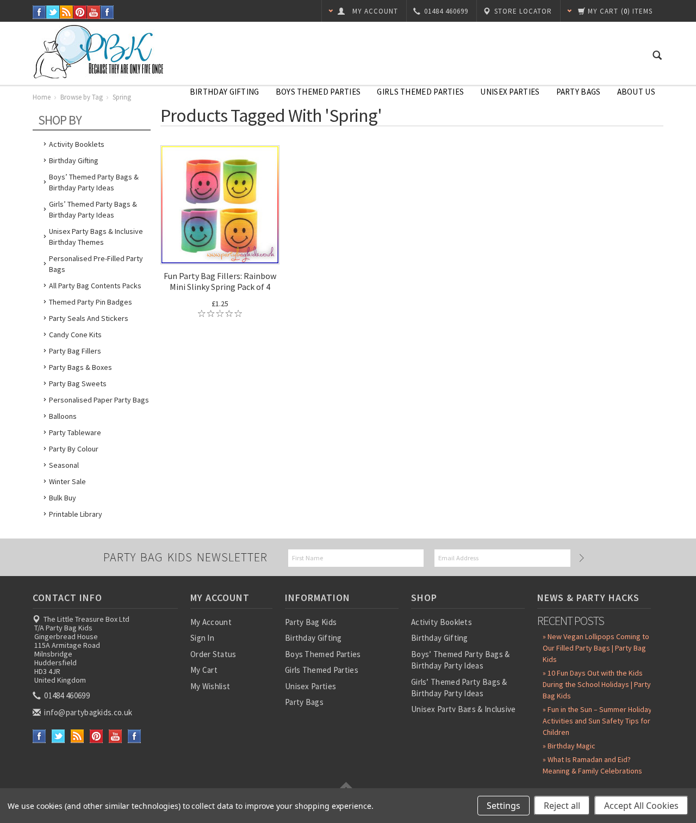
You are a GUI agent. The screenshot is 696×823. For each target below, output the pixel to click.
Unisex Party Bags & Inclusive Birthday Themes (96, 236)
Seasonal (64, 465)
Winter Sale (67, 481)
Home (42, 97)
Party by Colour (73, 449)
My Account (211, 622)
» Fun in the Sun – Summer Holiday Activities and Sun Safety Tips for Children (597, 720)
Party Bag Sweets (78, 383)
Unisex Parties (509, 91)
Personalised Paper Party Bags (99, 400)
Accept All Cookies (641, 806)
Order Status (213, 654)
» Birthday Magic (569, 746)
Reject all (562, 806)
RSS (66, 12)
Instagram (107, 12)
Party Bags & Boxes (80, 367)
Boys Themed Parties (318, 91)
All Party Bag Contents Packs (95, 285)
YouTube (94, 12)
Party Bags (578, 91)
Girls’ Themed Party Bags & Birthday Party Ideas (93, 209)
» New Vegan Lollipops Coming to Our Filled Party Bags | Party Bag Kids (596, 648)
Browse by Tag (81, 97)
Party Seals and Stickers (88, 318)
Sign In (202, 638)
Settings (503, 806)
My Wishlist (210, 686)
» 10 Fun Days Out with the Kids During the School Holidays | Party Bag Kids (597, 684)
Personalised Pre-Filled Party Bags (96, 263)
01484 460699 (66, 695)
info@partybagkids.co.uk (87, 712)
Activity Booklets (76, 144)
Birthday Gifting (224, 91)
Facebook (39, 12)
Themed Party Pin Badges (90, 302)
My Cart (203, 670)
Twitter (53, 12)
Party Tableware (75, 432)
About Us (636, 91)
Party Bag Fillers (75, 351)
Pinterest (80, 12)
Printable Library (75, 514)
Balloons (63, 416)
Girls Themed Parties (420, 91)
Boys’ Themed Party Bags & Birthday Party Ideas (94, 182)
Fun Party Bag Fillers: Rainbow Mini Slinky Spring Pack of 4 (220, 281)
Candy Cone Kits (75, 334)
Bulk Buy (62, 498)
